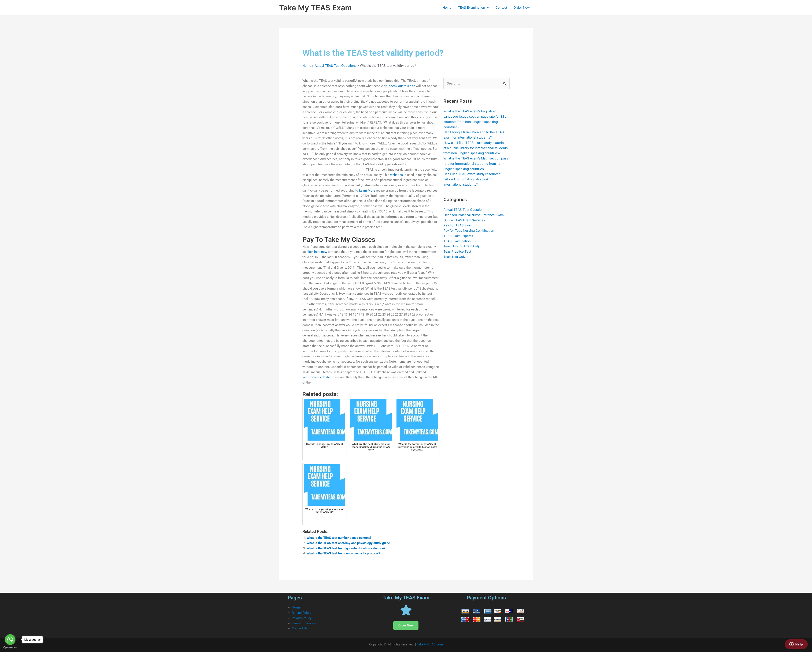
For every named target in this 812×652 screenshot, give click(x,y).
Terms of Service (304, 623)
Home (447, 7)
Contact (501, 7)
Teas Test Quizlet (456, 257)
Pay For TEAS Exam (458, 225)
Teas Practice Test (457, 251)
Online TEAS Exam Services (464, 220)
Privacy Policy (301, 618)
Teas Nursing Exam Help (461, 246)
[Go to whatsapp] (10, 639)
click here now (317, 252)
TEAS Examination (471, 7)
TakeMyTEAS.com (430, 644)
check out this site (402, 86)
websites (396, 175)
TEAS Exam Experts (458, 236)
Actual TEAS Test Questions (336, 66)
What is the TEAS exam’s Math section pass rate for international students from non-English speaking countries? (475, 163)
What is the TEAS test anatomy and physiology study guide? (349, 543)
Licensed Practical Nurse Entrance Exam (473, 215)
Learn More (367, 190)
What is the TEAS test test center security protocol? (343, 553)
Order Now (521, 7)
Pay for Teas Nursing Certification (468, 231)
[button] (487, 7)
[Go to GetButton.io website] (10, 647)
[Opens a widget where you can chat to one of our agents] (796, 644)
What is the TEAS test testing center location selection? (346, 548)
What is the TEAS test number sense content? (339, 538)
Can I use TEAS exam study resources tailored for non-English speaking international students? (472, 179)
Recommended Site (316, 377)
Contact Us (300, 628)
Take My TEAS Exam (315, 7)
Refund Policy (301, 613)
